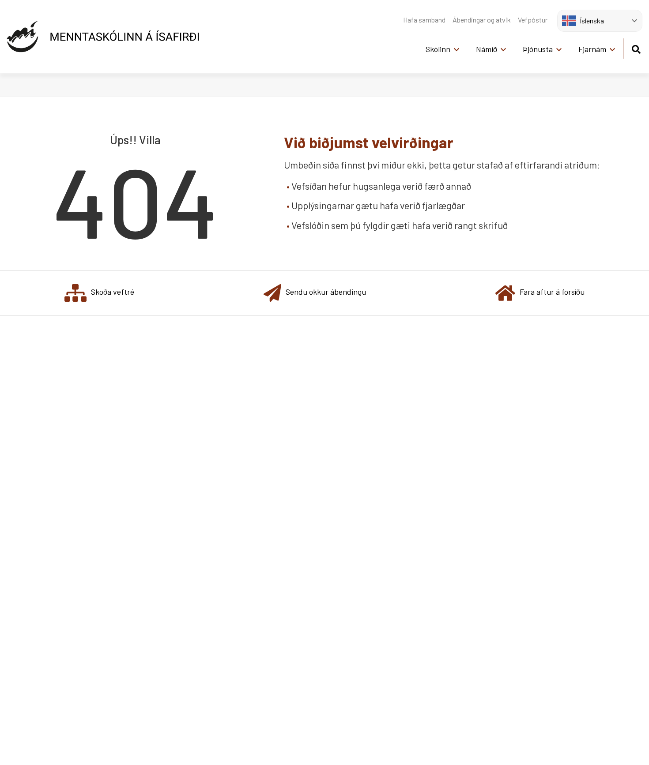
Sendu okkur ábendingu (326, 291)
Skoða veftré (112, 291)
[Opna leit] (636, 48)
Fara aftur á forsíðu (552, 291)
